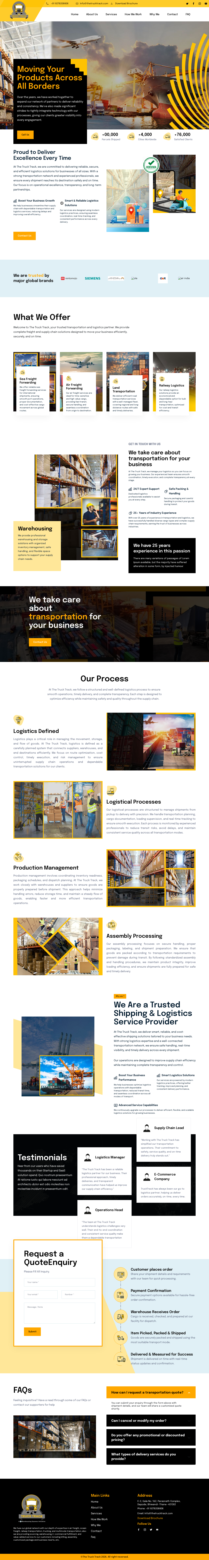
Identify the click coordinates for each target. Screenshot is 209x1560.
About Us (92, 14)
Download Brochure (126, 3)
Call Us (25, 135)
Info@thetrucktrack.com (94, 3)
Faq (93, 1537)
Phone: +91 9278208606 (150, 1508)
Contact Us (24, 236)
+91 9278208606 (59, 3)
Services (111, 14)
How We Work (133, 14)
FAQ (188, 14)
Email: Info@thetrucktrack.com (155, 1513)
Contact (172, 14)
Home (74, 14)
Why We (154, 14)
